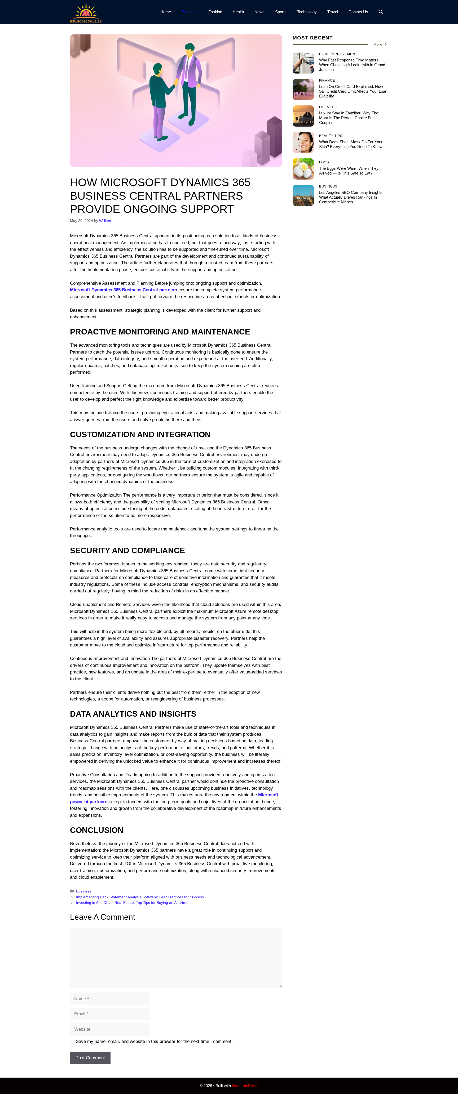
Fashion (215, 12)
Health (238, 12)
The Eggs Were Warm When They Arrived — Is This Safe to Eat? (348, 170)
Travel (332, 12)
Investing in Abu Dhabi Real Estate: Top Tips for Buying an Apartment (134, 902)
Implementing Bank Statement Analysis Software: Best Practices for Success (140, 897)
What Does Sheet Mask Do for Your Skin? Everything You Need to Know (350, 144)
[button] (380, 12)
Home (165, 12)
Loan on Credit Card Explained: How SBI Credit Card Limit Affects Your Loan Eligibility (353, 91)
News (259, 12)
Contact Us (358, 12)
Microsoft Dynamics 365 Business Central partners (123, 289)
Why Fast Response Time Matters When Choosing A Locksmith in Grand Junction (352, 65)
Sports (281, 12)
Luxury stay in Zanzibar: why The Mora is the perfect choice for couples (348, 118)
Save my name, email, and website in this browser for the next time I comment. (154, 1041)
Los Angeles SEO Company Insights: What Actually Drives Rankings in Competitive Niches (351, 197)
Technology (307, 12)
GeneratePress (245, 1085)
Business (190, 12)
